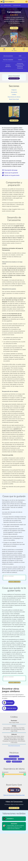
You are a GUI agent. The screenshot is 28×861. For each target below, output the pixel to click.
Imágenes (14, 90)
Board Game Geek (14, 99)
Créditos (14, 94)
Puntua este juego (14, 78)
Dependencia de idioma (14, 97)
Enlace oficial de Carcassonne (14, 745)
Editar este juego (17, 5)
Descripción (14, 92)
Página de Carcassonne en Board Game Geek (14, 795)
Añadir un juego (7, 5)
